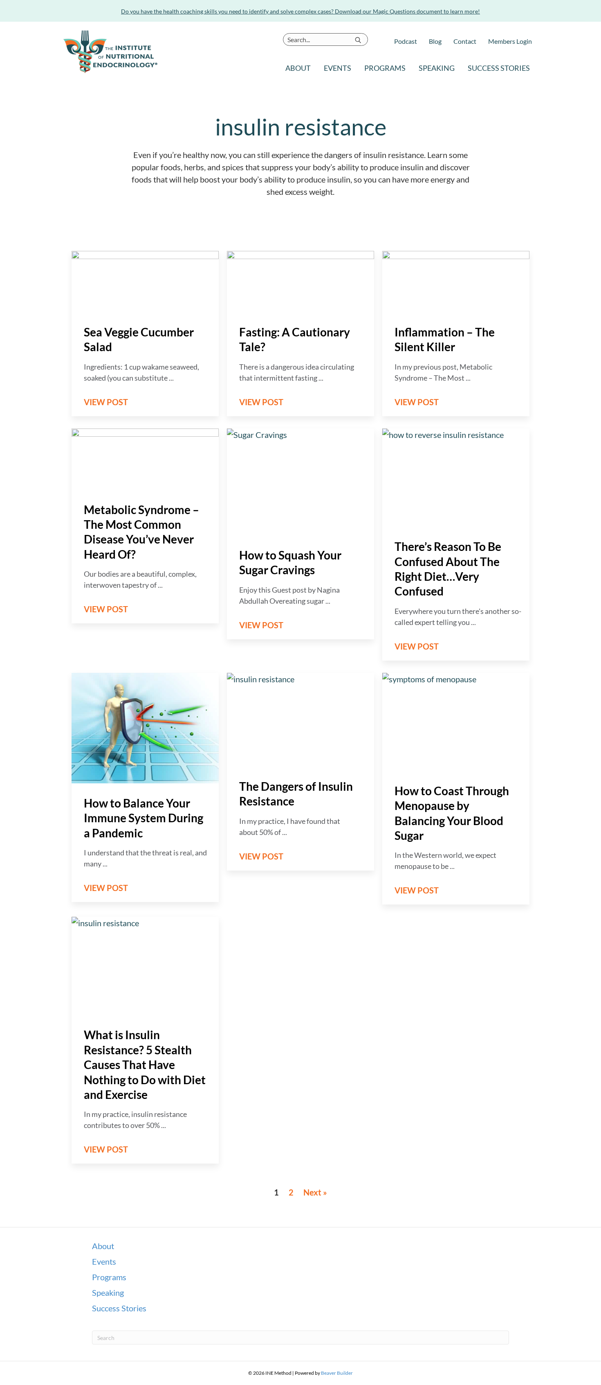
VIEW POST (111, 402)
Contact (464, 41)
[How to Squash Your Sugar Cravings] (300, 480)
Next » (315, 1192)
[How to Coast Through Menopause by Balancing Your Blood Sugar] (455, 721)
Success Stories (499, 67)
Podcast (405, 41)
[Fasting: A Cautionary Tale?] (300, 280)
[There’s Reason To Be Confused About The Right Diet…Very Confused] (455, 476)
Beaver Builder (337, 1373)
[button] (358, 40)
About (298, 67)
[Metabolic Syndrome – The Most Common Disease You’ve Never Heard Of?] (145, 458)
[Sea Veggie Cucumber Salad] (145, 280)
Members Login (510, 41)
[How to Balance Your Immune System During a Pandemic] (145, 727)
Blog (435, 41)
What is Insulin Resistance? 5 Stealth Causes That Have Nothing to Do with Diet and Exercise (145, 1064)
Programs (385, 67)
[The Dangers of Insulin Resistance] (300, 718)
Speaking (437, 67)
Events (337, 67)
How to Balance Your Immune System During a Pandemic (143, 818)
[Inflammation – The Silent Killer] (455, 280)
